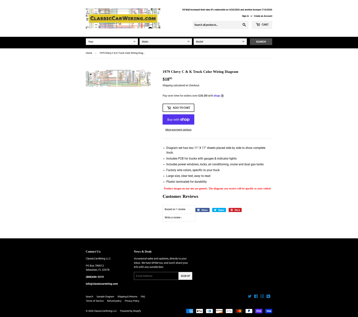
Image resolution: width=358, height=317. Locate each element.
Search (261, 41)
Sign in (245, 16)
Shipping (168, 85)
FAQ (143, 296)
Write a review (173, 217)
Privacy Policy (132, 300)
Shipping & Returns (127, 296)
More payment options (178, 129)
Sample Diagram (105, 296)
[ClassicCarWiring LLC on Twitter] (250, 296)
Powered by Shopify (130, 311)
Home (89, 53)
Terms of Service (95, 300)
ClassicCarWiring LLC (105, 311)
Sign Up (185, 276)
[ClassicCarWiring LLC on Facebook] (256, 296)
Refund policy (114, 300)
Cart (264, 24)
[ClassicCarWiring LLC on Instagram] (262, 296)
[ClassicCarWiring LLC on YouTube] (268, 296)
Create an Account (263, 16)
